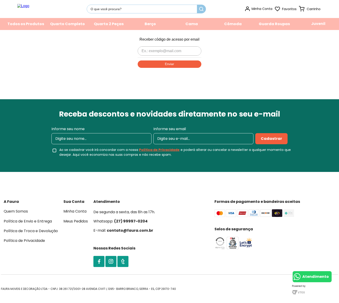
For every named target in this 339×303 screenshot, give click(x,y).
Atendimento (315, 276)
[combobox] (146, 9)
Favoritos (289, 9)
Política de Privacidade (159, 149)
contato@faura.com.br (130, 230)
